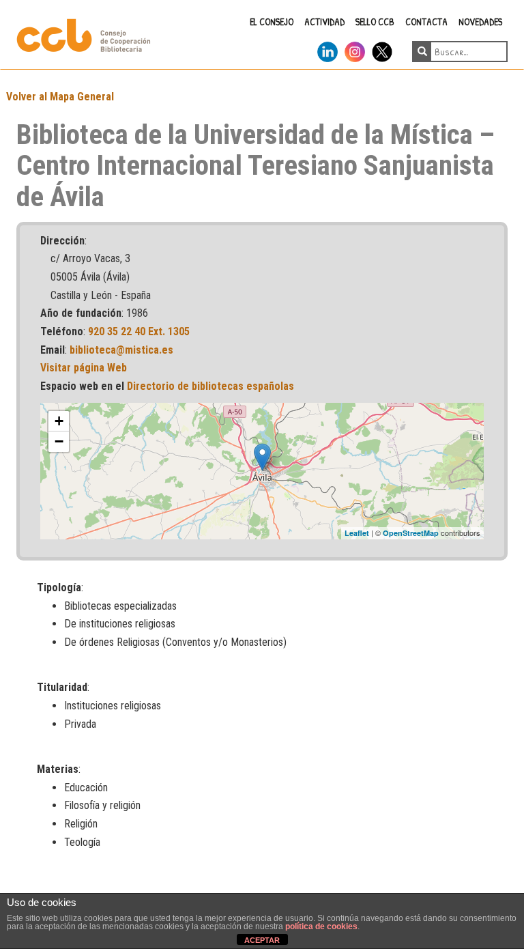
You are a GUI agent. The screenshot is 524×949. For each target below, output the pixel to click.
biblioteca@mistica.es (121, 349)
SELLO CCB (374, 21)
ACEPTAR (262, 940)
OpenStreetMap (411, 533)
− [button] (59, 441)
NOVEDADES (480, 21)
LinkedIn (327, 49)
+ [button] (59, 420)
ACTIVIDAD (324, 21)
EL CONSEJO (271, 21)
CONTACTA (426, 21)
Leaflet (357, 533)
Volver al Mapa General (60, 96)
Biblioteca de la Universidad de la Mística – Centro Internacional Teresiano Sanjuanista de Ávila (255, 165)
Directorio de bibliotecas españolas (210, 386)
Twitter (382, 49)
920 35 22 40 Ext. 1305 (139, 331)
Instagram (355, 49)
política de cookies (321, 926)
